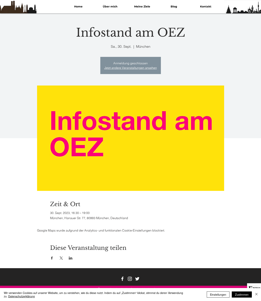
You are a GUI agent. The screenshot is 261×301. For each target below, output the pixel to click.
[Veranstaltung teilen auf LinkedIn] (70, 258)
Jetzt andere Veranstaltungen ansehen (130, 68)
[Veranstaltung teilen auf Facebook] (52, 258)
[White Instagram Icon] (130, 279)
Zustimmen (242, 294)
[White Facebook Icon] (122, 279)
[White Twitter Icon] (137, 279)
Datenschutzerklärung (21, 296)
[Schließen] (256, 294)
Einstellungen (218, 294)
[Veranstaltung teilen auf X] (61, 258)
